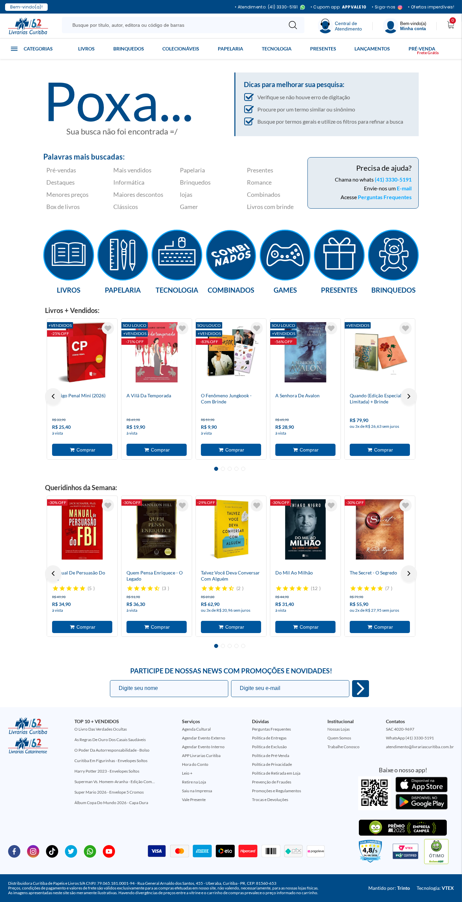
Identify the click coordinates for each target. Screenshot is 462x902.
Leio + (187, 773)
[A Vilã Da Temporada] (156, 352)
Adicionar (82, 450)
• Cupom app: (338, 7)
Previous (53, 396)
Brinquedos (128, 48)
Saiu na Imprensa (197, 790)
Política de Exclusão (269, 746)
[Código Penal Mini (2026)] (82, 352)
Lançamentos (372, 48)
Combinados (263, 194)
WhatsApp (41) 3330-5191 (410, 737)
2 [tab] (223, 469)
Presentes (323, 48)
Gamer (189, 206)
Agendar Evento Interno (203, 746)
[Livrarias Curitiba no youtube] (109, 851)
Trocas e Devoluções (270, 799)
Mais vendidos (132, 170)
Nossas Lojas (338, 729)
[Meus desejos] (108, 328)
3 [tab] (230, 469)
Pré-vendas (61, 170)
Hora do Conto (195, 764)
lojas (186, 194)
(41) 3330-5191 (393, 179)
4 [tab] (236, 469)
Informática (128, 182)
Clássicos (125, 206)
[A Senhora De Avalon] (305, 352)
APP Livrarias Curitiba (201, 755)
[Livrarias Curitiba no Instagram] (33, 851)
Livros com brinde (270, 206)
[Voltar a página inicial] (28, 25)
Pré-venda (422, 48)
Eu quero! (360, 688)
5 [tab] (243, 469)
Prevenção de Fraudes (271, 781)
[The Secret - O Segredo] (380, 529)
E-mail (404, 188)
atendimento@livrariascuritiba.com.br (420, 746)
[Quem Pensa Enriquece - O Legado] (156, 529)
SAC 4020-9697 (400, 729)
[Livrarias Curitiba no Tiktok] (52, 851)
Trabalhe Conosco (343, 746)
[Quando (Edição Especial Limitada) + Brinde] (380, 352)
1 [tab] (216, 469)
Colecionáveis (180, 48)
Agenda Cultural (196, 729)
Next (409, 396)
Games (285, 289)
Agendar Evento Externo (203, 737)
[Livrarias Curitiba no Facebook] (14, 851)
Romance (259, 182)
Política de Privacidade (272, 764)
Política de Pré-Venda (270, 755)
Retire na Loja (194, 781)
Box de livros (63, 206)
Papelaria (230, 48)
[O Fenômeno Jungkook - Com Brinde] (231, 352)
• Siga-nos (383, 7)
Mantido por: (389, 888)
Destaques (60, 182)
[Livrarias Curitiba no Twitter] (71, 851)
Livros (86, 48)
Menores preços (67, 194)
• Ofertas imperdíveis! (431, 7)
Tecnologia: (435, 888)
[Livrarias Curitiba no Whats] (90, 851)
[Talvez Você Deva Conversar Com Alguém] (231, 529)
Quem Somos (339, 737)
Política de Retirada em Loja (276, 773)
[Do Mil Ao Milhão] (305, 529)
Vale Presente (194, 799)
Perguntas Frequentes (385, 197)
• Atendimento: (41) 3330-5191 (266, 7)
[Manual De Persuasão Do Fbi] (82, 529)
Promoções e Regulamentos (276, 790)
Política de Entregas (269, 737)
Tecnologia (277, 48)
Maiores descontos (138, 194)
